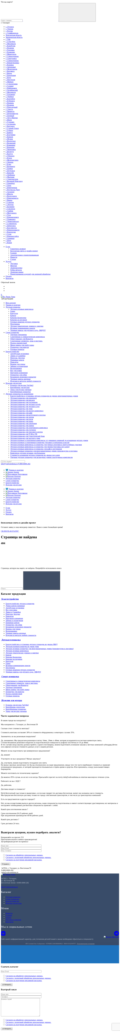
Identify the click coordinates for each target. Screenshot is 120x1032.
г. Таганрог (10, 192)
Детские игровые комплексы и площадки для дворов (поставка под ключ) (39, 447)
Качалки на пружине (18, 320)
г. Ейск (8, 241)
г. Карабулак (10, 46)
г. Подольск (10, 171)
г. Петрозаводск (12, 114)
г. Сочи (8, 234)
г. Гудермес (10, 122)
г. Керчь (9, 73)
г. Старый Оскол (12, 128)
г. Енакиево (10, 52)
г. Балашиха (10, 166)
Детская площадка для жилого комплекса (26, 411)
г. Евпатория (11, 75)
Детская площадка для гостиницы (24, 402)
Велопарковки (16, 368)
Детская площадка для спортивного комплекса (29, 428)
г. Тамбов (9, 211)
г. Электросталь (12, 179)
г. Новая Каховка (12, 63)
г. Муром (9, 139)
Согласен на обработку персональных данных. (24, 855)
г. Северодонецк (12, 56)
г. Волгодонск (11, 196)
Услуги (8, 261)
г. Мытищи (10, 177)
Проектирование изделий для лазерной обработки (30, 274)
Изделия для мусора (14, 383)
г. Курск (9, 158)
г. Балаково (10, 207)
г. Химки (9, 169)
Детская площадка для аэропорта (23, 398)
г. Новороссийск (12, 236)
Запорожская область (14, 37)
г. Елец (8, 164)
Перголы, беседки (17, 358)
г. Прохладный (11, 107)
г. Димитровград (12, 221)
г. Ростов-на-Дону (13, 190)
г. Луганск (10, 27)
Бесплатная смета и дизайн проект (24, 251)
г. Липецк (9, 162)
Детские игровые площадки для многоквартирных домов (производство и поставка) (39, 649)
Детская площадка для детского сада (24, 407)
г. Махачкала (11, 44)
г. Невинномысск (12, 230)
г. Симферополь (12, 33)
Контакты (9, 278)
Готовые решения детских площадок (25, 322)
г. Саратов (10, 202)
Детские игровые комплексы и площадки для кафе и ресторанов (36, 449)
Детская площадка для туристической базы (27, 436)
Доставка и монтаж (13, 920)
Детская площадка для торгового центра (26, 432)
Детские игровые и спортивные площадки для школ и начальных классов (39, 443)
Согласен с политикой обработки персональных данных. (28, 857)
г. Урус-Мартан (12, 118)
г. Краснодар (11, 232)
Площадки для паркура (19, 347)
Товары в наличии (13, 305)
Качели (13, 316)
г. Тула (8, 215)
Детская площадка (13, 307)
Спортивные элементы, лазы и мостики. (26, 341)
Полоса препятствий (18, 343)
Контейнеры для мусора (20, 387)
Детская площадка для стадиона (23, 430)
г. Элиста (9, 109)
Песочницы (15, 324)
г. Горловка (10, 50)
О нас (8, 247)
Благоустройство (12, 352)
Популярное (22, 474)
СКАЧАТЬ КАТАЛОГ (10, 531)
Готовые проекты (17, 349)
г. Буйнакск (10, 101)
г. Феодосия (10, 80)
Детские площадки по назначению (19, 394)
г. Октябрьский (12, 90)
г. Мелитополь (11, 69)
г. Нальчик (10, 48)
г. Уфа (8, 39)
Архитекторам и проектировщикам (24, 255)
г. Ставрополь (11, 224)
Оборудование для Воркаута (21, 339)
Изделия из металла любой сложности (25, 381)
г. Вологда (10, 152)
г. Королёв (10, 173)
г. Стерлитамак (12, 84)
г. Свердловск (11, 58)
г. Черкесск (10, 111)
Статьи (13, 259)
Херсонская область (14, 35)
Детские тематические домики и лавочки (26, 326)
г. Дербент (10, 97)
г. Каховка (10, 65)
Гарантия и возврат (18, 249)
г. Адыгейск (10, 42)
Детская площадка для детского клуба (25, 404)
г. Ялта (8, 78)
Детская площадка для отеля (21, 419)
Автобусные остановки (19, 354)
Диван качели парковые (15, 606)
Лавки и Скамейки (17, 356)
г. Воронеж (10, 147)
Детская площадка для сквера (22, 426)
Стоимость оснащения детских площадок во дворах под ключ (35, 455)
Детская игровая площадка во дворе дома (22, 647)
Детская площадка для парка (21, 421)
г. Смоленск (10, 209)
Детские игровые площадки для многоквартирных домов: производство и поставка (43, 451)
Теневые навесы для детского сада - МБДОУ (28, 330)
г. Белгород (10, 126)
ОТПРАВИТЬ (7, 985)
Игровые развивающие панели (22, 328)
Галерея (13, 253)
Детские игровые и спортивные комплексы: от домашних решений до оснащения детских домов (49, 440)
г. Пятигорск (11, 226)
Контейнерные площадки (20, 392)
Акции (16, 472)
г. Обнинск (10, 156)
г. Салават (10, 86)
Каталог (17, 476)
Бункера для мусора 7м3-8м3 (21, 385)
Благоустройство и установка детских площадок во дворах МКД (31, 644)
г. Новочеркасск (12, 198)
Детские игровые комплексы (21, 309)
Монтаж (13, 266)
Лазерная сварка (16, 272)
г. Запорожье (11, 67)
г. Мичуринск (11, 213)
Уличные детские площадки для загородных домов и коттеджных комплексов (41, 457)
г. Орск (8, 185)
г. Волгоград (11, 141)
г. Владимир (10, 135)
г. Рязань (9, 200)
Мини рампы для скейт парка (22, 345)
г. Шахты (9, 194)
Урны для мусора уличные (20, 390)
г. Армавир (10, 238)
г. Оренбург (10, 183)
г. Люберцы (10, 175)
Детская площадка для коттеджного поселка (28, 415)
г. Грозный (10, 116)
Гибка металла (16, 270)
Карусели (14, 313)
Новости (13, 257)
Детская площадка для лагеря (22, 417)
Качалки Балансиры (18, 318)
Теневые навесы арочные (20, 379)
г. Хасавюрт (10, 94)
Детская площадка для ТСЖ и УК (23, 434)
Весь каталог (11, 303)
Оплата (8, 276)
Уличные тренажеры (18, 335)
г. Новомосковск (12, 217)
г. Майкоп (9, 82)
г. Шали (9, 120)
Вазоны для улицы (17, 364)
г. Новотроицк (11, 188)
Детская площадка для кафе (21, 413)
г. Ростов (9, 31)
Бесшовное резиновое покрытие (23, 377)
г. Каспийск (10, 99)
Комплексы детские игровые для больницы (27, 453)
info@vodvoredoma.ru (9, 464)
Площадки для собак (18, 375)
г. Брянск (9, 133)
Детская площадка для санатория (23, 423)
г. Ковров (9, 137)
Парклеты (14, 362)
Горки (12, 311)
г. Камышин (10, 145)
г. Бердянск (10, 71)
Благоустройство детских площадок (20, 604)
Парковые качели (17, 360)
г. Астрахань (11, 124)
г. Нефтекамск (11, 88)
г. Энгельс (10, 205)
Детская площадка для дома (21, 409)
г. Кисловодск (11, 228)
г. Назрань (10, 103)
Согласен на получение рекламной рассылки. (24, 860)
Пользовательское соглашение (86, 944)
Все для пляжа (16, 371)
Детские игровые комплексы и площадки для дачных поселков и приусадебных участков (46, 445)
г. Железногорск (12, 160)
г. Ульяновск (10, 219)
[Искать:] (12, 589)
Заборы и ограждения (19, 366)
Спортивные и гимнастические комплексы (27, 337)
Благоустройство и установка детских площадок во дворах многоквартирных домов (44, 396)
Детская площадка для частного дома (25, 438)
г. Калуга (9, 154)
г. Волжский (10, 143)
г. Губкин (9, 130)
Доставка (14, 264)
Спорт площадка (12, 332)
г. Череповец (11, 150)
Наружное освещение (19, 373)
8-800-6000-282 (24, 464)
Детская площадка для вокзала (22, 400)
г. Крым (9, 243)
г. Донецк (9, 29)
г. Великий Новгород (14, 181)
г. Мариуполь (11, 54)
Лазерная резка (16, 268)
